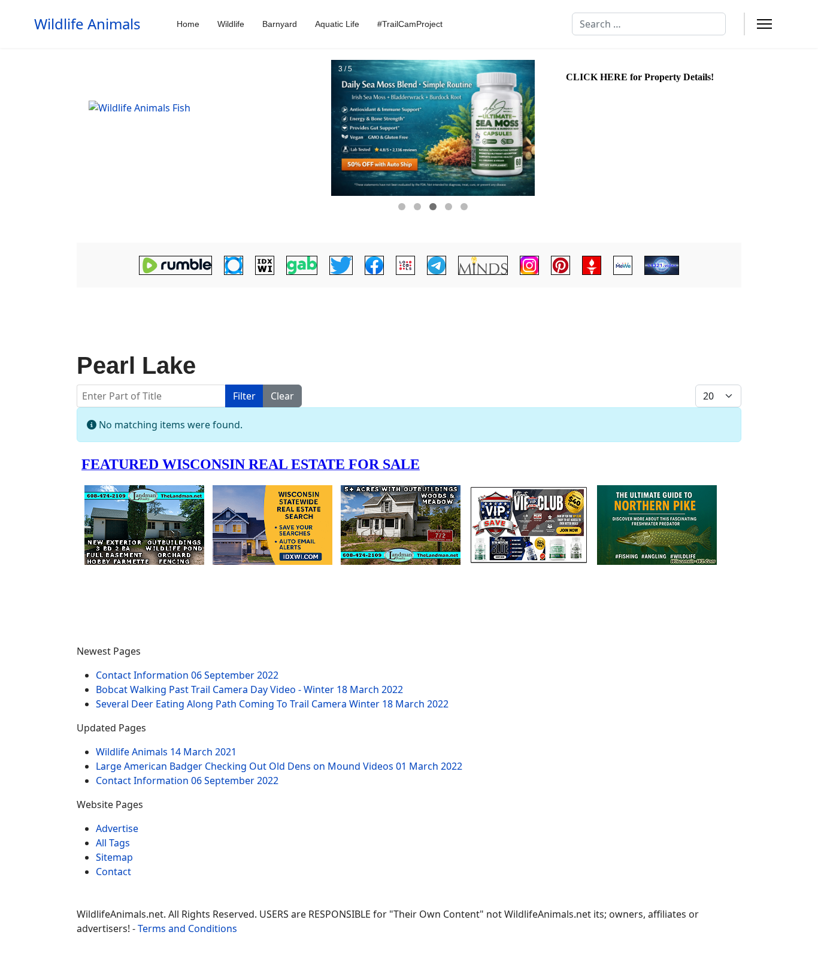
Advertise (117, 828)
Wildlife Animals (87, 24)
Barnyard (279, 24)
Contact (113, 871)
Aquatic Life (337, 24)
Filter (244, 396)
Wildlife (230, 24)
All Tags (113, 842)
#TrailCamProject (410, 24)
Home (188, 24)
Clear (282, 396)
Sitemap (114, 857)
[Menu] (764, 24)
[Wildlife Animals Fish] (202, 145)
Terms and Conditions (187, 928)
